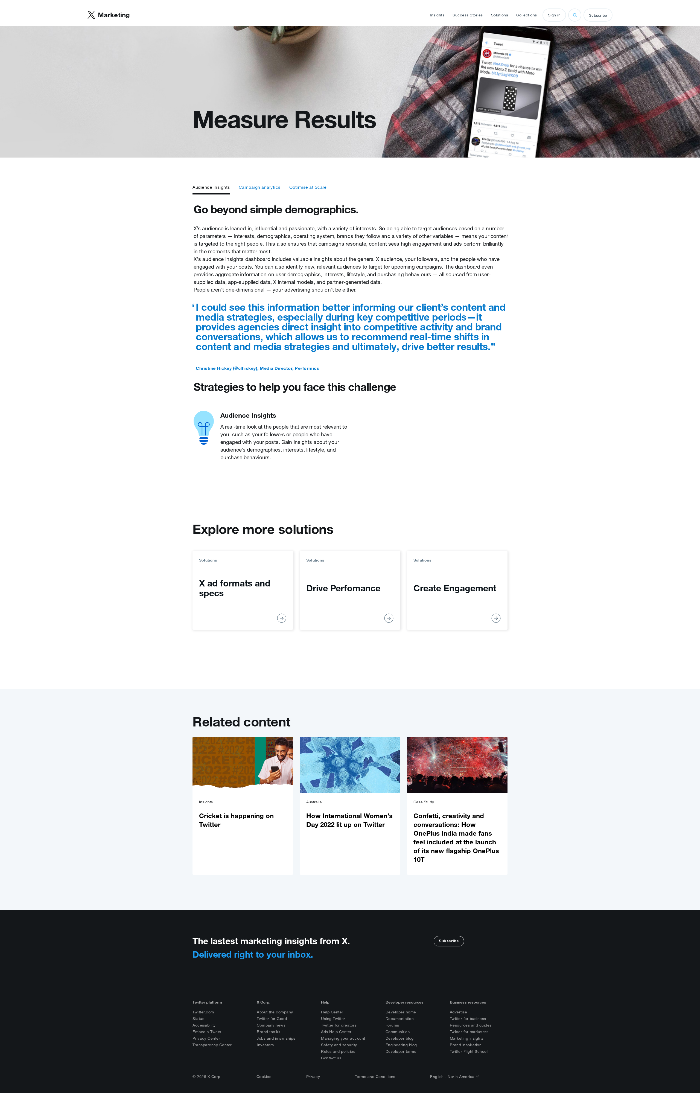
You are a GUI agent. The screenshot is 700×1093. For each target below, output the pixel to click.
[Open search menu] (574, 15)
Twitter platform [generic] (207, 1002)
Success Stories (468, 15)
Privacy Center (206, 1038)
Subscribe (598, 15)
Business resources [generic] (468, 1002)
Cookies (264, 1076)
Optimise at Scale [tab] (308, 187)
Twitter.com (203, 1012)
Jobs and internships (276, 1038)
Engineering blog (401, 1044)
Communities (398, 1031)
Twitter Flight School (469, 1051)
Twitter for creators (339, 1025)
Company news (271, 1025)
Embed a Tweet (206, 1031)
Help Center (332, 1012)
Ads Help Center (336, 1031)
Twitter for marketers (469, 1031)
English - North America (453, 1076)
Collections (526, 15)
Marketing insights (467, 1038)
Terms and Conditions (375, 1076)
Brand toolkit (269, 1031)
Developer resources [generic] (405, 1002)
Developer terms (401, 1051)
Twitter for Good (272, 1018)
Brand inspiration (466, 1044)
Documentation (400, 1018)
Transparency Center (212, 1044)
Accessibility (204, 1025)
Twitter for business (468, 1018)
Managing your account (343, 1038)
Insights (437, 15)
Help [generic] (325, 1002)
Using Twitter (333, 1018)
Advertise (458, 1012)
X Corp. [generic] (263, 1002)
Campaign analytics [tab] (260, 187)
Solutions (499, 15)
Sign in (554, 15)
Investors (265, 1044)
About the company (275, 1012)
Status (198, 1018)
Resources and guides (471, 1025)
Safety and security (339, 1044)
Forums (392, 1025)
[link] (242, 806)
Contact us (331, 1058)
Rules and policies (338, 1051)
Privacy (313, 1076)
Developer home (401, 1012)
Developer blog (400, 1038)
